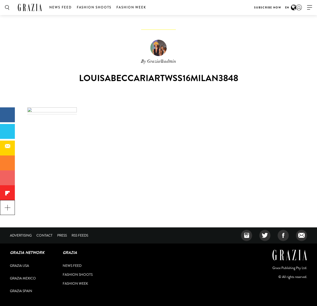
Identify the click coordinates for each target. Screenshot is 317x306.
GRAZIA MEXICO (23, 278)
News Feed (60, 7)
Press (62, 235)
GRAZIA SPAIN (21, 290)
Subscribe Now (267, 7)
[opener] (309, 7)
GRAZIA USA (19, 265)
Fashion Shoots (94, 7)
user (299, 7)
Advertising (21, 235)
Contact (44, 235)
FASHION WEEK (131, 7)
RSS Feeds (80, 235)
